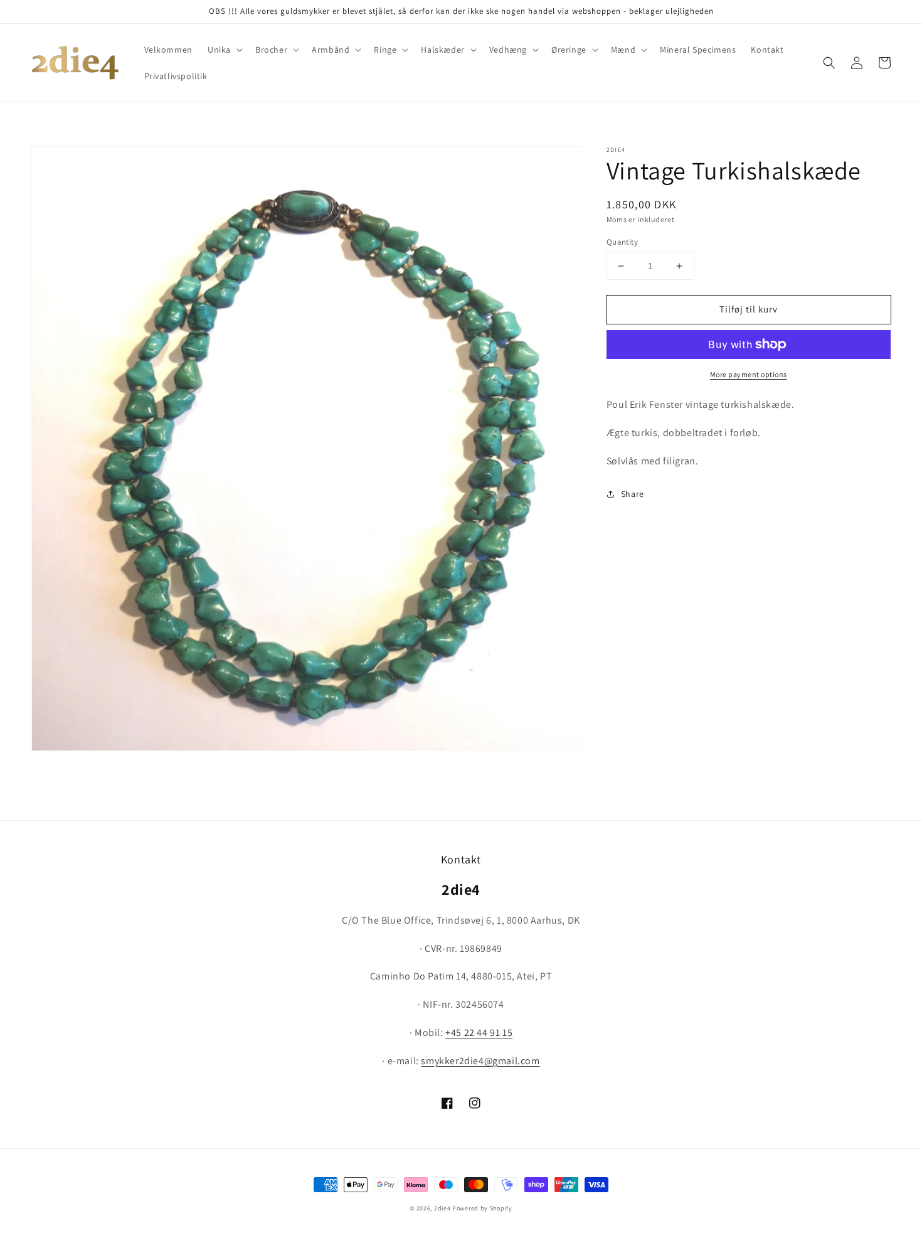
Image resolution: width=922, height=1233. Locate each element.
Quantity (622, 242)
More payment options (748, 374)
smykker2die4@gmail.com (480, 1060)
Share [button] (632, 493)
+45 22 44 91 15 (478, 1032)
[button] (224, 49)
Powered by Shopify (482, 1208)
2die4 (442, 1208)
